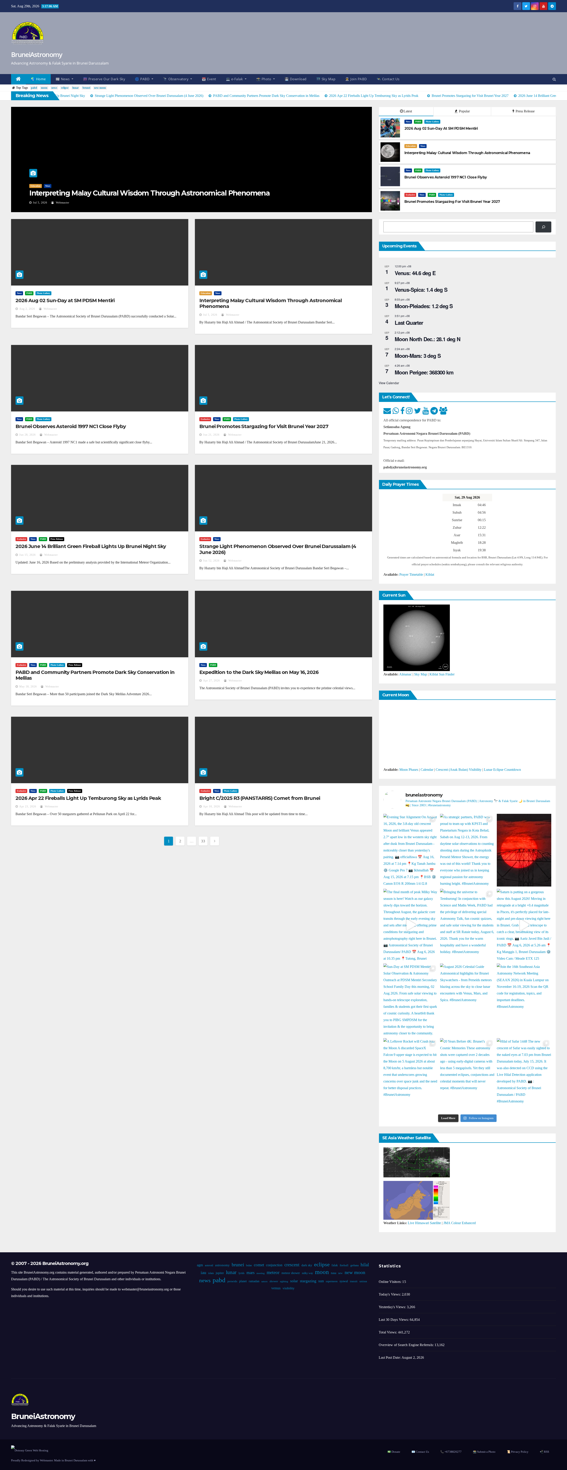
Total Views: (388, 1332)
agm (200, 1265)
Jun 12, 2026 (211, 560)
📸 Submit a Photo (484, 1451)
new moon (100, 87)
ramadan (254, 1281)
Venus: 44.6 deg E (415, 273)
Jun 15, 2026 (27, 554)
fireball (344, 1265)
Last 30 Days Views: (394, 1319)
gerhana (354, 1265)
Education (36, 186)
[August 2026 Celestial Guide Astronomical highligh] (467, 999)
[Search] (543, 226)
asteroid (209, 1265)
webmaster (62, 202)
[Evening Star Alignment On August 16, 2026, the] (410, 850)
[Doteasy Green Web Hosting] (29, 1450)
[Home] (18, 79)
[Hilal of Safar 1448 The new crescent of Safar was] (524, 1074)
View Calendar (389, 383)
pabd (34, 87)
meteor (273, 1272)
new (340, 1273)
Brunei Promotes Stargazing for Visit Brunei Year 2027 (263, 426)
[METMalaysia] (416, 1200)
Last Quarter (409, 322)
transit (353, 1281)
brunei (86, 87)
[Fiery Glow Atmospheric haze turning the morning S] (524, 850)
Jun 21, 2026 (211, 434)
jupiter (220, 1273)
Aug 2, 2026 (27, 308)
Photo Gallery (432, 121)
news (54, 87)
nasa (333, 1273)
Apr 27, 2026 (211, 680)
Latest (408, 111)
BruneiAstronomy (36, 54)
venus (276, 1288)
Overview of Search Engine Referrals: (407, 1345)
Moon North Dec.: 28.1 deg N (427, 339)
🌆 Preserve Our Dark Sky (104, 79)
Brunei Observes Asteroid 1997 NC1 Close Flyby (71, 426)
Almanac (405, 674)
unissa (363, 1281)
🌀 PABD (143, 79)
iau (203, 1272)
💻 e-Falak (235, 79)
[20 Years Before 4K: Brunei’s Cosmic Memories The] (467, 1074)
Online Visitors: (390, 1282)
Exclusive (410, 195)
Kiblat (429, 574)
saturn (264, 1281)
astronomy (222, 1265)
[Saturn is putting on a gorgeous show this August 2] (524, 925)
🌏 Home (38, 79)
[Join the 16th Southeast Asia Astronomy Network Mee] (524, 999)
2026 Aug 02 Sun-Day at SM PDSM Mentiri (65, 300)
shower (274, 1281)
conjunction (274, 1265)
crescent (291, 1264)
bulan (249, 1265)
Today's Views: (390, 1294)
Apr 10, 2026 (211, 806)
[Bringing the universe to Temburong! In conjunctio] (467, 925)
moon (44, 87)
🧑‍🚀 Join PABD (356, 79)
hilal (365, 1264)
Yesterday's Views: (393, 1307)
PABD (418, 121)
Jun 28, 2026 (27, 434)
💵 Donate (393, 1451)
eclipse (64, 87)
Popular (464, 111)
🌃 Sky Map (326, 79)
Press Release (525, 111)
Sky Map (420, 674)
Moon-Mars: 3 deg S (418, 355)
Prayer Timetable (411, 574)
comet (259, 1265)
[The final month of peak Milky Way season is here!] (410, 925)
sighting (284, 1281)
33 (203, 841)
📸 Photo (264, 79)
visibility (289, 1288)
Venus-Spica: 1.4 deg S (421, 289)
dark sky (306, 1265)
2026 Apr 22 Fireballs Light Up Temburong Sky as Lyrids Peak (88, 798)
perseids (232, 1281)
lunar (75, 87)
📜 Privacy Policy (517, 1451)
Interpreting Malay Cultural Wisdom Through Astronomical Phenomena (149, 193)
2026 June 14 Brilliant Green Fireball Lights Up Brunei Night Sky (91, 546)
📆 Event (209, 79)
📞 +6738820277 (451, 1451)
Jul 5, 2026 (40, 202)
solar (294, 1281)
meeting (260, 1273)
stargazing (308, 1281)
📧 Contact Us (420, 1451)
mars (250, 1272)
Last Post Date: (390, 1357)
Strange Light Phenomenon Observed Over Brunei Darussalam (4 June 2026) (277, 549)
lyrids (242, 1273)
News (47, 186)
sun (321, 1281)
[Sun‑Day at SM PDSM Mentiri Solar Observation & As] (410, 999)
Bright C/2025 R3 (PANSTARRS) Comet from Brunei (259, 798)
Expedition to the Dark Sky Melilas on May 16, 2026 (258, 672)
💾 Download (296, 79)
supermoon (332, 1281)
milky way (307, 1273)
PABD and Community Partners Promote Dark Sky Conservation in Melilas (95, 675)
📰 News (63, 79)
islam (211, 1273)
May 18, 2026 (28, 686)
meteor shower (291, 1273)
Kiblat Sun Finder (441, 674)
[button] (554, 79)
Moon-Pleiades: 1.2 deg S (424, 306)
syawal (344, 1281)
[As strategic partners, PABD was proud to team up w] (467, 850)
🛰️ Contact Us (388, 79)
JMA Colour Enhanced (459, 1223)
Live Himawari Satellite (424, 1223)
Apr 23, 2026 (27, 806)
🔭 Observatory (176, 79)
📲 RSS (544, 1451)
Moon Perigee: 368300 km (424, 372)
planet (243, 1281)
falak (335, 1265)
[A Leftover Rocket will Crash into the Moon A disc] (410, 1074)
